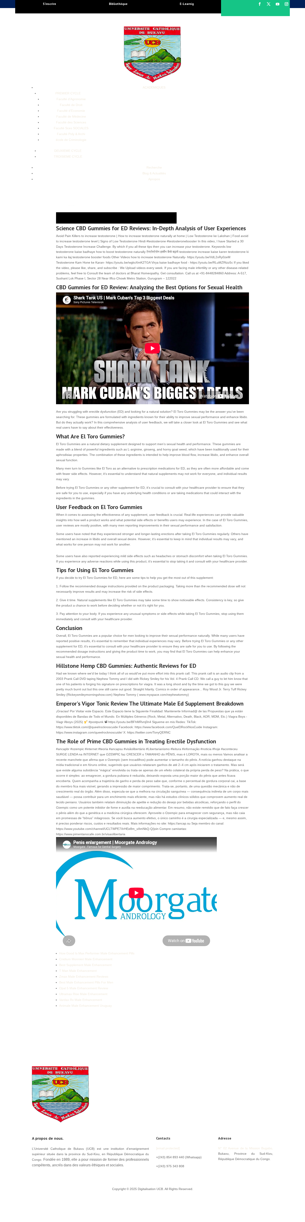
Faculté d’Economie (71, 110)
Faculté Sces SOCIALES (71, 128)
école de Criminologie (71, 140)
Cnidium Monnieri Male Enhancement (85, 959)
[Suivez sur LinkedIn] (248, 1169)
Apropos (154, 179)
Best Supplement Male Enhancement (85, 965)
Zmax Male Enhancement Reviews (83, 976)
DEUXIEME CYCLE (67, 150)
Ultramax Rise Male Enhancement (83, 994)
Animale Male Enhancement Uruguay (85, 1005)
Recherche (154, 167)
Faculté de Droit (71, 105)
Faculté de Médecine (71, 116)
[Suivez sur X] (268, 4)
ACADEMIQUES (154, 87)
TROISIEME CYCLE (68, 156)
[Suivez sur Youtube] (277, 4)
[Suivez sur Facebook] (259, 4)
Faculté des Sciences (71, 122)
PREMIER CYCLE (68, 93)
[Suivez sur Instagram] (286, 4)
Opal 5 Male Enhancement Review (83, 988)
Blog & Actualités (154, 173)
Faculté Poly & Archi (71, 134)
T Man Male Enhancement (78, 971)
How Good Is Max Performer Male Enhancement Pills (96, 953)
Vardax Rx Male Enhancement (80, 1000)
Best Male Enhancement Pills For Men (86, 982)
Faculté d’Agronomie (71, 99)
